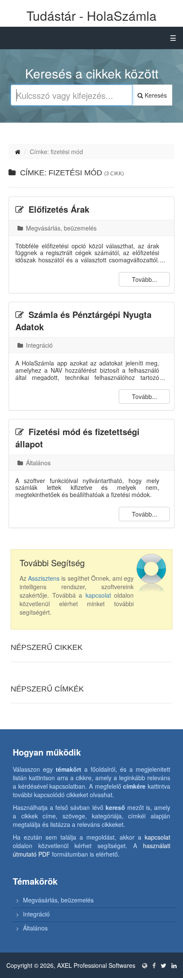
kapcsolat (98, 595)
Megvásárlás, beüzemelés (60, 228)
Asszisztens (44, 578)
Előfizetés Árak (57, 209)
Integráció (38, 345)
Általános (37, 462)
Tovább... (144, 279)
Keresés (155, 95)
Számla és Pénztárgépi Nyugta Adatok (83, 320)
